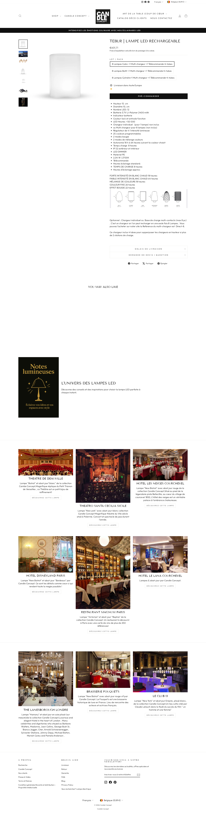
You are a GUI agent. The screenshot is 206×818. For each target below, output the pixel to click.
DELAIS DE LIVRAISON (148, 249)
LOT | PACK (116, 59)
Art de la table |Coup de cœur (144, 13)
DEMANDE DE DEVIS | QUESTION (149, 255)
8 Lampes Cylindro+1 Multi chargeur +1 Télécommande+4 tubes (143, 77)
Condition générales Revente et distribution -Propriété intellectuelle (37, 786)
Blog (63, 781)
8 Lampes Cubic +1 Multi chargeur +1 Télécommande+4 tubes (142, 64)
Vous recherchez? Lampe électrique (76, 789)
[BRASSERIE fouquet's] (103, 669)
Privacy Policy (67, 785)
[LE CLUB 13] (160, 671)
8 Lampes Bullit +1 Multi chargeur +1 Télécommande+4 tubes (142, 71)
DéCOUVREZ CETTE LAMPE (103, 631)
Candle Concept (76, 16)
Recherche (22, 765)
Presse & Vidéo (24, 777)
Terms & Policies (25, 781)
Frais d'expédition (117, 50)
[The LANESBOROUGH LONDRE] (45, 678)
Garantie (65, 773)
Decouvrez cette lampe (45, 741)
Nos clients (22, 773)
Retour (64, 769)
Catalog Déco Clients (132, 18)
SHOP (55, 16)
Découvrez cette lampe (45, 498)
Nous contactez (161, 18)
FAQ (63, 777)
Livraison (65, 765)
